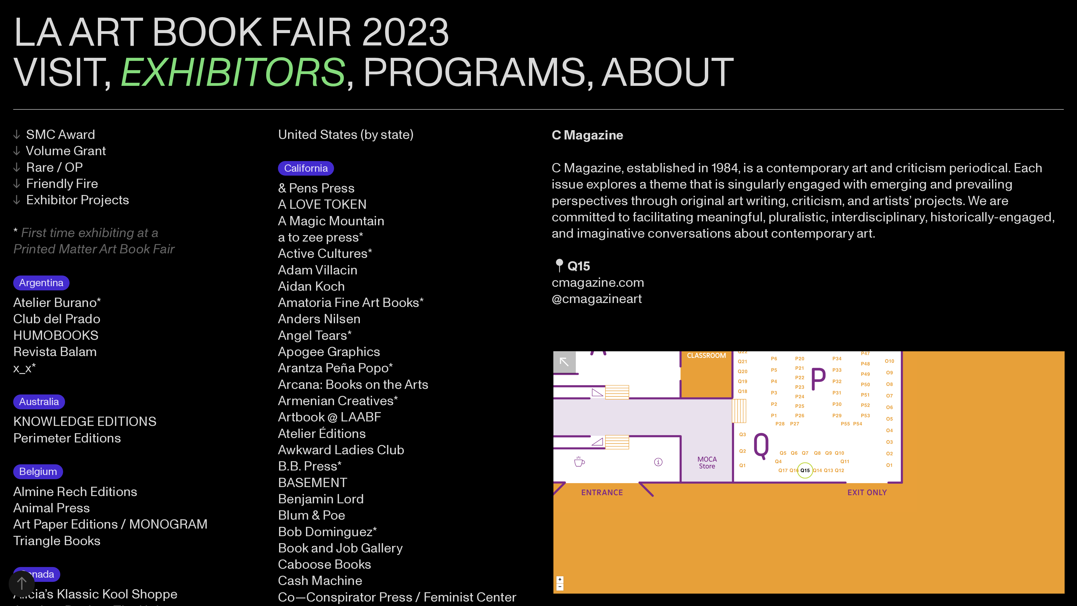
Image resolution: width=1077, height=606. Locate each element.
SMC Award (54, 135)
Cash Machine (320, 581)
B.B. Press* (310, 466)
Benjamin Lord (321, 499)
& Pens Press (316, 188)
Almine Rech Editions (75, 492)
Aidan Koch (311, 286)
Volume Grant (59, 151)
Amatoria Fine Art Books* (351, 303)
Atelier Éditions (322, 434)
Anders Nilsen (319, 319)
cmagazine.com (598, 282)
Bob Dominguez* (327, 532)
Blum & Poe (311, 515)
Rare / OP (48, 167)
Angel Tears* (315, 336)
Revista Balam (55, 352)
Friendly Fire (55, 184)
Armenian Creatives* (338, 401)
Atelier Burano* (57, 303)
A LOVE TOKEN (322, 205)
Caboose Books (324, 564)
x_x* (24, 368)
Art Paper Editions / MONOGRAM (110, 524)
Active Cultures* (325, 254)
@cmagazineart (597, 299)
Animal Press (51, 508)
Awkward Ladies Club (341, 450)
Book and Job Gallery (340, 548)
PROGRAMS (474, 73)
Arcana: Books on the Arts (353, 385)
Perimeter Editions (67, 438)
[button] (559, 579)
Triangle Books (57, 541)
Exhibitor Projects (71, 200)
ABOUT (667, 73)
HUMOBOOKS (55, 336)
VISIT (58, 73)
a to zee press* (321, 237)
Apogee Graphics (329, 352)
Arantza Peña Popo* (335, 368)
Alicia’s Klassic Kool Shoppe (95, 594)
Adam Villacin (318, 270)
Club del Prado (56, 319)
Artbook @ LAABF (329, 417)
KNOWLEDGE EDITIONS (85, 422)
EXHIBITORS (233, 73)
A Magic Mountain (331, 221)
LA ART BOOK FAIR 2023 (231, 33)
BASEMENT (313, 483)
